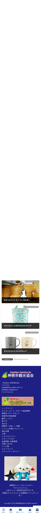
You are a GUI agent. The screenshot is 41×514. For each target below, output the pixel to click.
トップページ (7, 408)
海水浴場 (5, 431)
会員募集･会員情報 (9, 441)
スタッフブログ (8, 438)
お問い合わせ (7, 443)
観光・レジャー (20, 512)
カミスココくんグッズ (21, 359)
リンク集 (5, 446)
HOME (10, 512)
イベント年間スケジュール (12, 428)
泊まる (4, 423)
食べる (4, 421)
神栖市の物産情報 (9, 415)
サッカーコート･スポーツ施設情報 (16, 410)
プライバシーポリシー (11, 451)
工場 (3, 433)
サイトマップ (7, 448)
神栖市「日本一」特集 (11, 426)
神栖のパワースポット (11, 413)
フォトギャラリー (9, 436)
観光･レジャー (7, 418)
